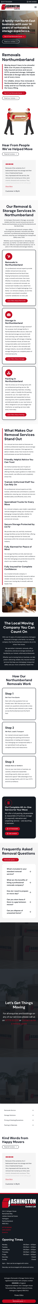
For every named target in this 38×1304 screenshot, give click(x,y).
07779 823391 (12, 1020)
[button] (35, 7)
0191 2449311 (6, 1230)
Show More (9, 186)
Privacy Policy (19, 1295)
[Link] (19, 278)
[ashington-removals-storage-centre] (10, 7)
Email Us (5, 1232)
